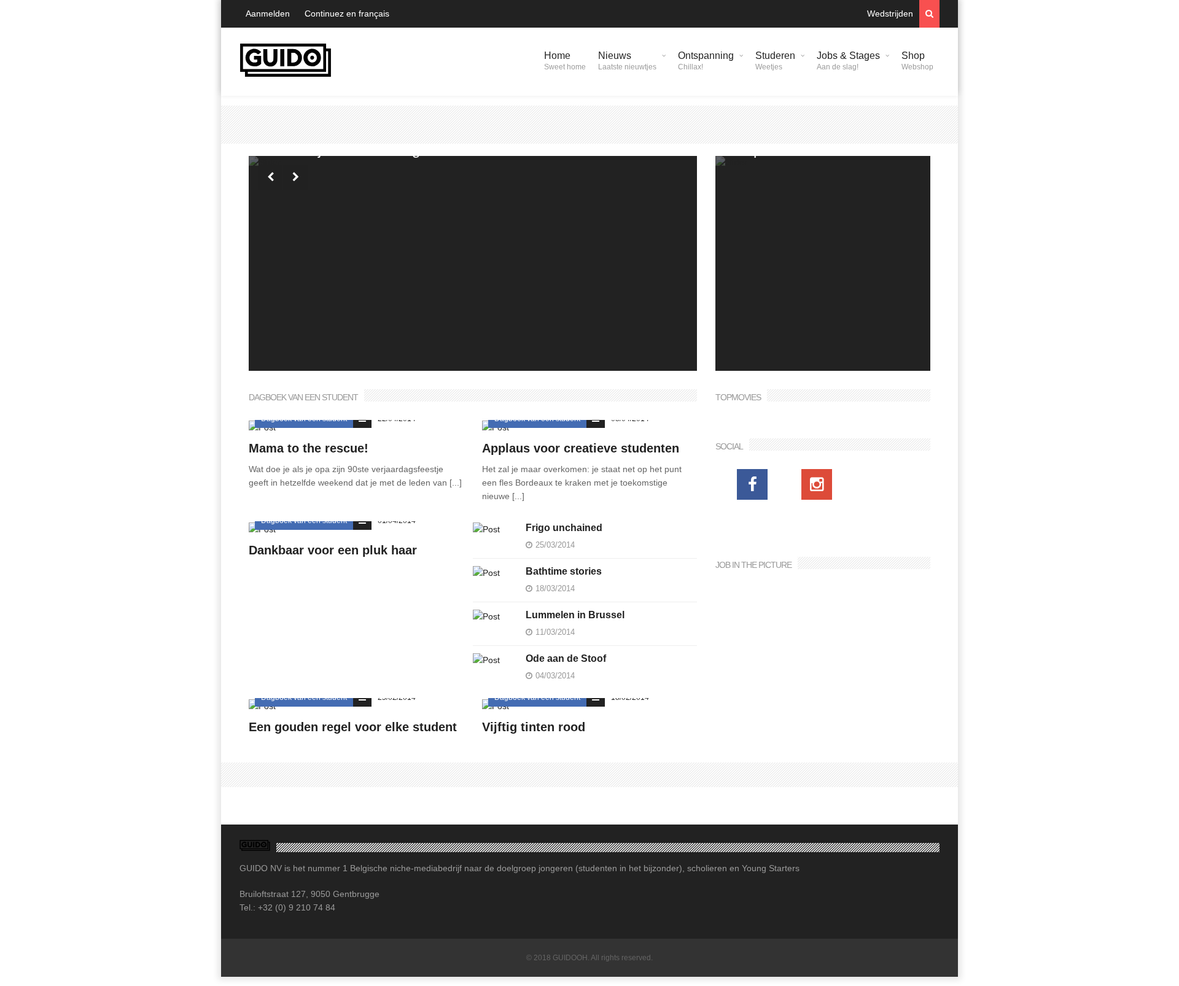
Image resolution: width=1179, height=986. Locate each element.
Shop (917, 60)
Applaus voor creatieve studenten (580, 448)
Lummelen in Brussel (575, 615)
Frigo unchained (564, 527)
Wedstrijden (890, 13)
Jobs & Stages (848, 60)
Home (565, 60)
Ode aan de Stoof (566, 658)
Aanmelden (268, 13)
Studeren (775, 60)
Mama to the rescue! (308, 448)
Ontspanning (706, 60)
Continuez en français (347, 13)
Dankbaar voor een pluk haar (333, 550)
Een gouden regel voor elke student (353, 727)
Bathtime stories (564, 571)
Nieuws (627, 60)
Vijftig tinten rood (533, 727)
